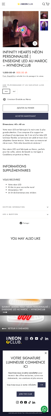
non (6, 91)
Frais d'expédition (9, 76)
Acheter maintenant (25, 116)
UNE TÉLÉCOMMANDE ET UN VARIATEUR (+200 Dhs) (23, 86)
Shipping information (14, 207)
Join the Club (25, 394)
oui (14, 91)
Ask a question (10, 214)
